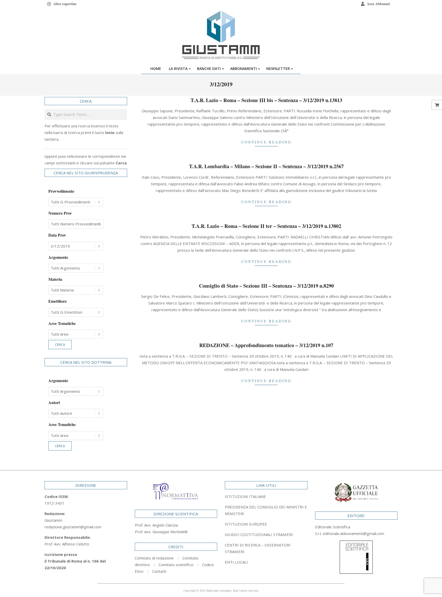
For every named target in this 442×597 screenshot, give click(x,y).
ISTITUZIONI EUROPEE (246, 524)
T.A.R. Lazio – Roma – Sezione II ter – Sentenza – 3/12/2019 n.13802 (266, 226)
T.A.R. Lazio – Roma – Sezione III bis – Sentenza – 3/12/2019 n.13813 (266, 100)
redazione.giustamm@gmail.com (73, 526)
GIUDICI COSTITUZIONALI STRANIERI (259, 534)
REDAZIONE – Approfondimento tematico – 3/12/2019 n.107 (266, 345)
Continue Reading (266, 141)
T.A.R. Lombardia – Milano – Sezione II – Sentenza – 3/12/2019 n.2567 (266, 166)
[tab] (266, 510)
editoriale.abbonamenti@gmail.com (353, 533)
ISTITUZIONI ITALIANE (245, 496)
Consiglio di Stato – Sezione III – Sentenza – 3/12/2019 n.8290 (266, 285)
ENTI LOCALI (236, 562)
